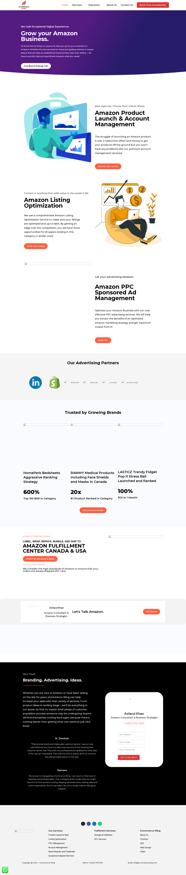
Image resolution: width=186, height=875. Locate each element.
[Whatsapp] (100, 824)
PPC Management (56, 843)
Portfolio (144, 839)
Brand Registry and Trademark (61, 851)
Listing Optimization (57, 839)
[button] (23, 379)
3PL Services (100, 839)
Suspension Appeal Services (61, 856)
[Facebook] (89, 824)
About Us (144, 835)
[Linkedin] (94, 824)
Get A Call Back (128, 757)
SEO (142, 843)
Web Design (145, 847)
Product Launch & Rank (58, 835)
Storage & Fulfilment (103, 835)
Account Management (58, 847)
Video (142, 851)
